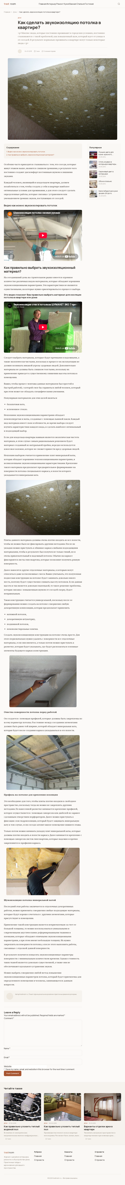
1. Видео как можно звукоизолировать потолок (25, 151)
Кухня (66, 4)
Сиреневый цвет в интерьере (106, 172)
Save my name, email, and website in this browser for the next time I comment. (40, 1069)
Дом (15, 12)
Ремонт (60, 4)
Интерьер (51, 4)
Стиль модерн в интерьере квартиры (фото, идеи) (107, 163)
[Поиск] (119, 4)
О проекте (39, 1160)
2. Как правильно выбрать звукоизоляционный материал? (30, 155)
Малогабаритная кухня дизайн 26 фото (108, 192)
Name (7, 1048)
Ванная (72, 4)
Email (7, 1057)
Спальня (81, 4)
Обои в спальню (105, 181)
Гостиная (89, 4)
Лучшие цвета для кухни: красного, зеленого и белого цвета (107, 153)
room (10, 3)
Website (7, 1066)
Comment (9, 1018)
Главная (42, 4)
